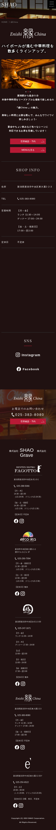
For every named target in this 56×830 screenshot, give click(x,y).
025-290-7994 (24, 558)
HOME (4, 22)
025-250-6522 (22, 782)
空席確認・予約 (28, 141)
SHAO (9, 4)
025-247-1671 (24, 628)
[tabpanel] (28, 74)
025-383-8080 (27, 198)
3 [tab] (30, 91)
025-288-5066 (23, 486)
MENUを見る (28, 150)
